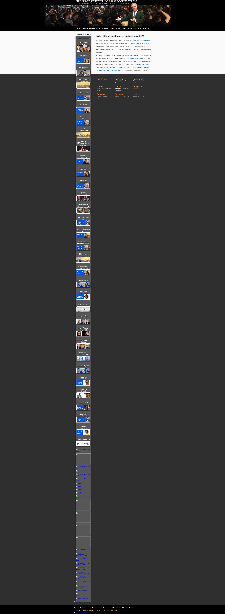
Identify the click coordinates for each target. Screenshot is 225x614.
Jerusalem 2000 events (134, 58)
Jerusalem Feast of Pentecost (104, 61)
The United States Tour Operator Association (108, 70)
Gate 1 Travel (137, 61)
